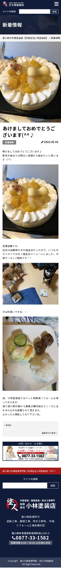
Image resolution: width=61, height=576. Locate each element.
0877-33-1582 (32, 537)
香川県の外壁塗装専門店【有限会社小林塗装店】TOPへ (29, 470)
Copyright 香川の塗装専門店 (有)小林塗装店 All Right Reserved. (30, 562)
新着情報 (9, 142)
